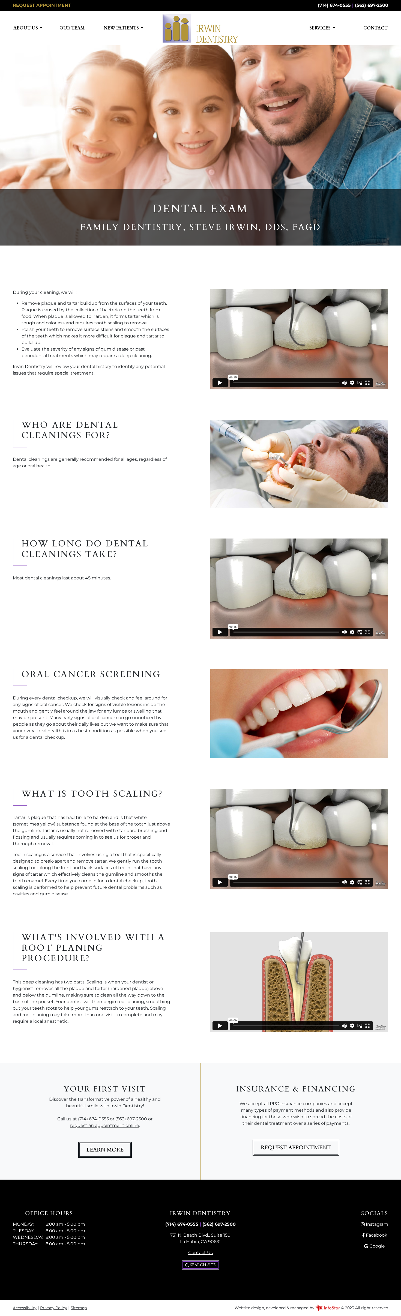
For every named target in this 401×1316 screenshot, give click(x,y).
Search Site (202, 1264)
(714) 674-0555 (334, 5)
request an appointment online (104, 1125)
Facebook (376, 1235)
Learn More (105, 1149)
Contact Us (200, 1252)
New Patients (122, 28)
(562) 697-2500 (371, 5)
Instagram (376, 1224)
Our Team (72, 28)
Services (320, 28)
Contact (375, 28)
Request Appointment (42, 5)
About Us (26, 28)
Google (376, 1246)
